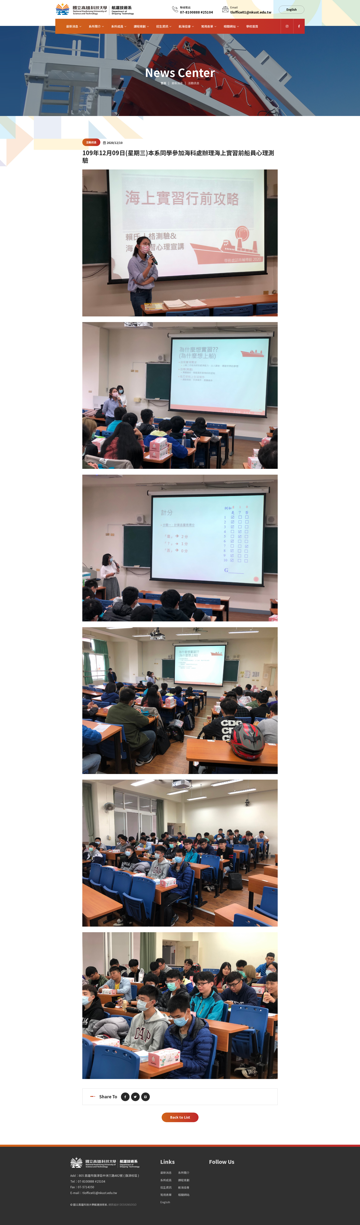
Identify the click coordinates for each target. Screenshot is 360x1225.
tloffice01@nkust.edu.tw (251, 12)
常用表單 (207, 26)
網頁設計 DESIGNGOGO (122, 1204)
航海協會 (185, 26)
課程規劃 (140, 26)
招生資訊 (162, 26)
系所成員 (117, 26)
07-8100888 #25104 (196, 12)
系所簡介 (95, 26)
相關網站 (230, 26)
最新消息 (72, 26)
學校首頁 (252, 26)
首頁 (163, 83)
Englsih (165, 1202)
